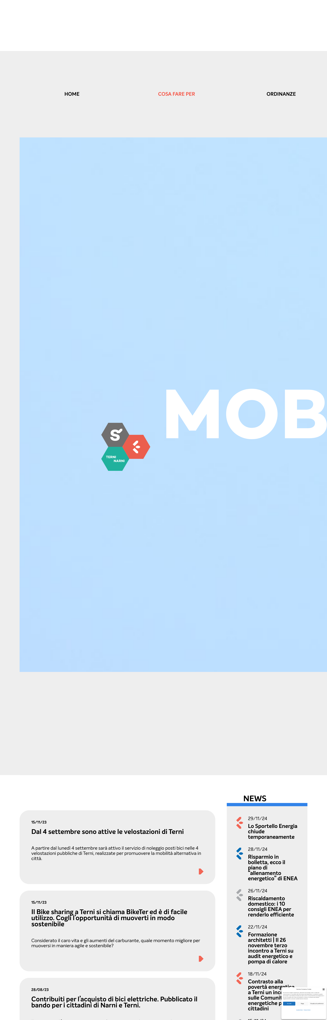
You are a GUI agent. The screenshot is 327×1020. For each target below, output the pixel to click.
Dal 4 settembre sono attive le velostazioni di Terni (107, 831)
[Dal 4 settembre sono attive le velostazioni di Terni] (201, 873)
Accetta (289, 1003)
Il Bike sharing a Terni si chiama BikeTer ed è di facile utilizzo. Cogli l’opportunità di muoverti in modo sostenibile (109, 917)
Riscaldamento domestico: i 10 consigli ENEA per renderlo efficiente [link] (271, 906)
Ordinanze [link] (281, 94)
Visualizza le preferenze (317, 1003)
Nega (302, 1003)
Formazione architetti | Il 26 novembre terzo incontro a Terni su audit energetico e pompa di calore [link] (270, 948)
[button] (323, 989)
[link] (125, 447)
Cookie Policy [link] (299, 1010)
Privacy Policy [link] (307, 1010)
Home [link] (71, 94)
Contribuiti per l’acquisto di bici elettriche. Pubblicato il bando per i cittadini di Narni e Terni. (114, 1002)
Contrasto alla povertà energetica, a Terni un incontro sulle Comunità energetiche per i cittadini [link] (272, 995)
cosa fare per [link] (176, 94)
